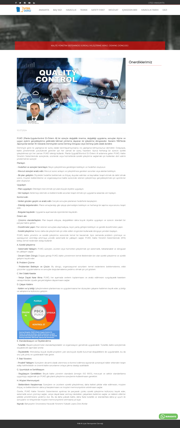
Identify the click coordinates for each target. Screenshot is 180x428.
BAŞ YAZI (57, 10)
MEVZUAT (113, 10)
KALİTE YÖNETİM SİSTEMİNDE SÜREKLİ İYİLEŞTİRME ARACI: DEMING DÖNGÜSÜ (89, 45)
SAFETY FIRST (98, 10)
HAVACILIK (71, 10)
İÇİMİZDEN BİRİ (129, 10)
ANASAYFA (44, 10)
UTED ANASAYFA (156, 3)
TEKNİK (83, 10)
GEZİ (164, 10)
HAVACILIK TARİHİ (150, 10)
